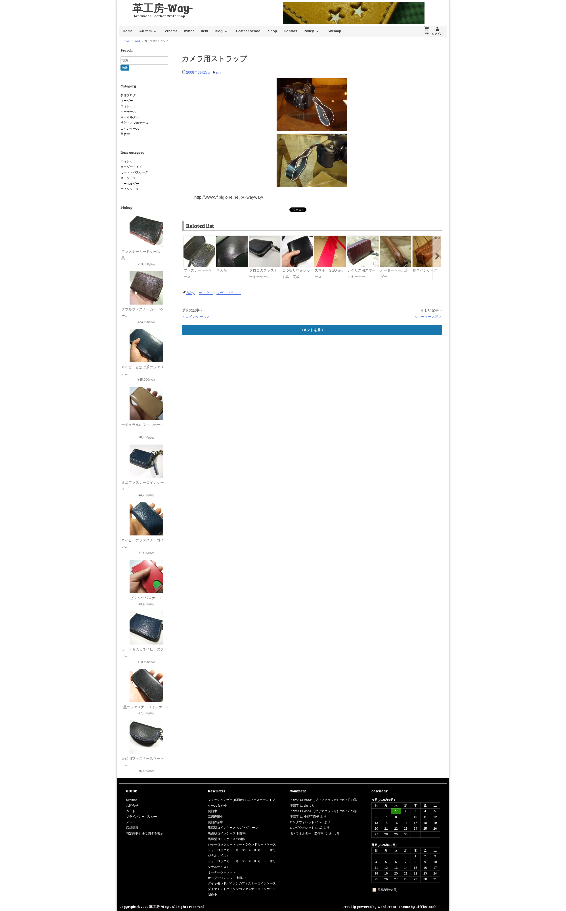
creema (171, 31)
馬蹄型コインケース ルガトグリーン (233, 827)
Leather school (248, 31)
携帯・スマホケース (134, 123)
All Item (145, 31)
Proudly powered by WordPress (369, 906)
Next (437, 238)
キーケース (128, 111)
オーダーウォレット (222, 872)
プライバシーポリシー (141, 816)
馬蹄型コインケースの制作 (226, 839)
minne (189, 31)
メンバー (132, 822)
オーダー (206, 293)
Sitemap (334, 31)
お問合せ (132, 805)
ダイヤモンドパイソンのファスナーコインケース (242, 883)
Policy (309, 31)
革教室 (125, 134)
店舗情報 (132, 827)
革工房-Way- (162, 7)
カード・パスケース (134, 172)
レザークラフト (228, 293)
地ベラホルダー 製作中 (307, 833)
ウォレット (128, 106)
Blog (219, 31)
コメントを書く (312, 330)
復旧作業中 (215, 822)
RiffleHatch (426, 906)
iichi (204, 31)
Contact (290, 31)
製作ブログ (128, 95)
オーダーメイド (131, 167)
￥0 (426, 33)
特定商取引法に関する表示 (144, 833)
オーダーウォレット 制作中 (227, 878)
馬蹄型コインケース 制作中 (227, 833)
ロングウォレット (302, 822)
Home (128, 31)
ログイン (437, 33)
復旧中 (212, 811)
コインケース (129, 128)
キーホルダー (129, 117)
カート (130, 811)
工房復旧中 (215, 816)
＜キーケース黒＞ (428, 316)
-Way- (190, 293)
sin (218, 72)
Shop (272, 31)
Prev (187, 238)
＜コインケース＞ (196, 316)
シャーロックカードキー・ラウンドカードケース (242, 844)
